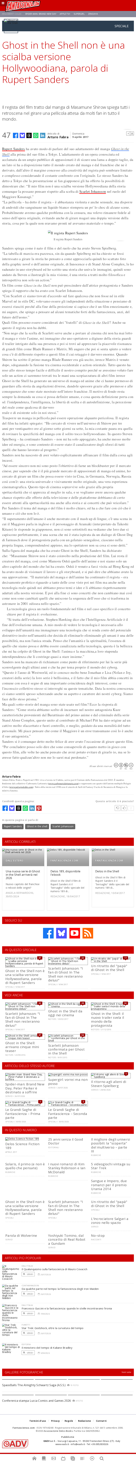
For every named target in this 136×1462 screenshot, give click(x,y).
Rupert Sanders (13, 148)
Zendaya (93, 13)
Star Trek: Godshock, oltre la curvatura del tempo (53, 1328)
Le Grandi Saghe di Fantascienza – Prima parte (22, 1113)
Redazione (84, 1420)
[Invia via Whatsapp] (36, 135)
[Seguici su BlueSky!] (61, 933)
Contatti (101, 1420)
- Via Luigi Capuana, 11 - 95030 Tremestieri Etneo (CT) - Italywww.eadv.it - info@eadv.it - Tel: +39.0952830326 (82, 1442)
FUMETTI (26, 1325)
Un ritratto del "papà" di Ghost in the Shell (109, 968)
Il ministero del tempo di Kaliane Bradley (47, 1347)
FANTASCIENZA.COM (64, 860)
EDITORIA (26, 1344)
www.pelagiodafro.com (21, 787)
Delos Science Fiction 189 (22, 1146)
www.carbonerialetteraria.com (63, 783)
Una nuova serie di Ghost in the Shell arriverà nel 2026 (23, 874)
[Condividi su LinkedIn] (43, 135)
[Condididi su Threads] (29, 135)
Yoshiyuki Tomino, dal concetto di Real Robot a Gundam (66, 1239)
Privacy (55, 1420)
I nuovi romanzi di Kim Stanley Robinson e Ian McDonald (66, 1168)
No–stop (98, 1235)
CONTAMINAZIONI (30, 1285)
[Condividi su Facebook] (16, 135)
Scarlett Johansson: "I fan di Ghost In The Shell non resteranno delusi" (65, 974)
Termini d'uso (37, 1420)
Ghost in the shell (37, 826)
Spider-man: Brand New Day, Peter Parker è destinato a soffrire (24, 1088)
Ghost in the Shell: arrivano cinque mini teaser (22, 1047)
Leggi (29, 1274)
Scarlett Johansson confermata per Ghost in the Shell (66, 1049)
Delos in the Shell (107, 871)
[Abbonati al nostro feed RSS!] (88, 933)
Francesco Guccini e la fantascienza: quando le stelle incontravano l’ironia (67, 1308)
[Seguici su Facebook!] (48, 933)
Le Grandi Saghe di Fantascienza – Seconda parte (67, 1113)
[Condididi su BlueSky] (22, 135)
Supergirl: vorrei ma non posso (68, 1081)
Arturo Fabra (58, 137)
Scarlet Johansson (92, 191)
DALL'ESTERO (14, 860)
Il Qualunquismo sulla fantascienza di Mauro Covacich (54, 1269)
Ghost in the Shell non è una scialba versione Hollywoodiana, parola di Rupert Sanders (25, 977)
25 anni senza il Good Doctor (65, 1141)
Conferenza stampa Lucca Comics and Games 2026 (36, 1401)
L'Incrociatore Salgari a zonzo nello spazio (109, 1220)
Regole (69, 1420)
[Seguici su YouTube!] (75, 933)
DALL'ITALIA (27, 1266)
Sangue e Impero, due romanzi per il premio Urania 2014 (109, 1185)
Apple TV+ (65, 13)
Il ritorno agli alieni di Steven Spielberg (108, 1083)
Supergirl (79, 13)
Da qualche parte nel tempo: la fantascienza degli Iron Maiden (60, 1288)
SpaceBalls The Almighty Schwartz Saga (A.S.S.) (34, 1385)
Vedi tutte (126, 1372)
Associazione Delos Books (58, 1430)
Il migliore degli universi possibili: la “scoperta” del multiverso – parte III (110, 1145)
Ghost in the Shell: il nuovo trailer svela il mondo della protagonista (107, 1019)
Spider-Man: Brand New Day (40, 13)
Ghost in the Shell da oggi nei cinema (65, 1013)
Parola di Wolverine (21, 1235)
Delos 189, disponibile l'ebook (65, 873)
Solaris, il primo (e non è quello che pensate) (25, 1166)
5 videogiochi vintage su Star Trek (110, 1166)
